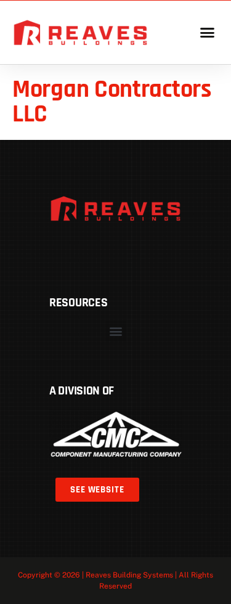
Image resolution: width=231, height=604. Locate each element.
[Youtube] (161, 249)
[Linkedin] (116, 249)
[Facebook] (70, 249)
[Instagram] (138, 249)
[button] (207, 32)
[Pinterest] (93, 249)
